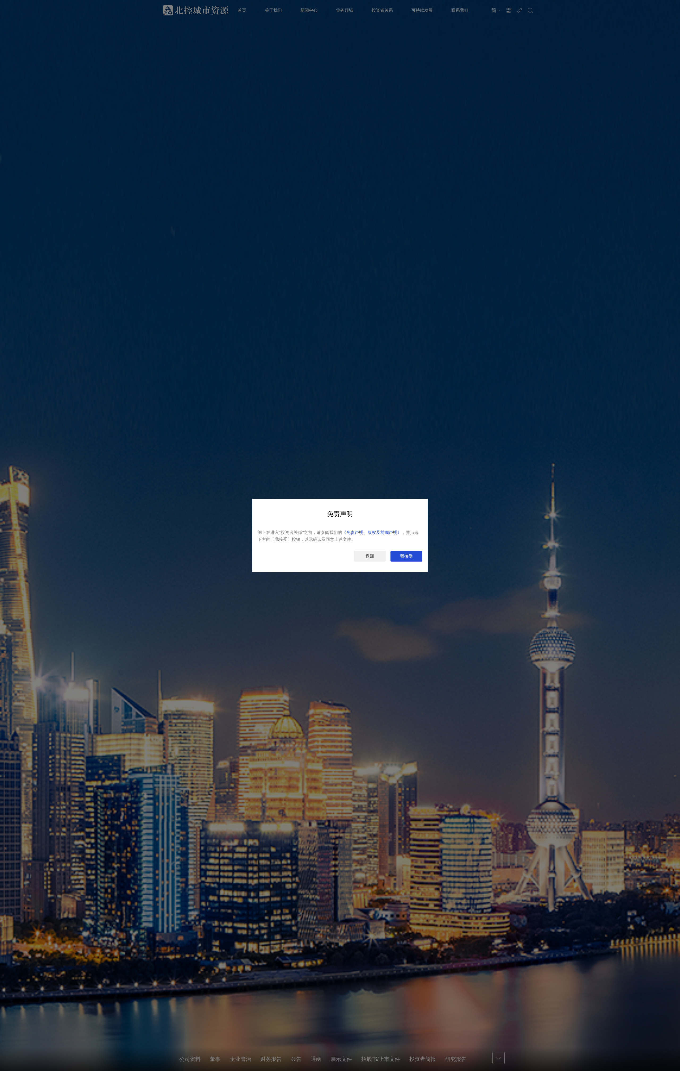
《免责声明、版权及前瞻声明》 (372, 532)
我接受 (406, 556)
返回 (370, 556)
